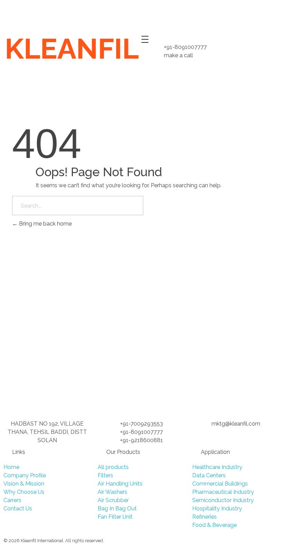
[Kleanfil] (71, 57)
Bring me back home (45, 223)
